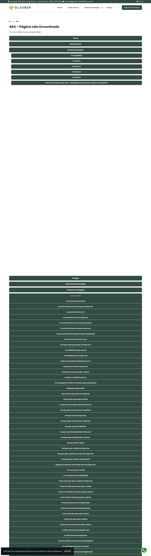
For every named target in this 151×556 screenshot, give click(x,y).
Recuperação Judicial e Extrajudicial (75, 459)
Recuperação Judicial (75, 443)
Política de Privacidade (75, 284)
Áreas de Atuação (92, 7)
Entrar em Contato (132, 7)
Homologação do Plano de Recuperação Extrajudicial (75, 383)
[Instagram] (140, 2)
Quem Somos (73, 7)
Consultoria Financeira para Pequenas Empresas (75, 334)
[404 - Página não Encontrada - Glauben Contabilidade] (20, 7)
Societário (76, 77)
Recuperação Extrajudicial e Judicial (75, 437)
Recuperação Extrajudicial (75, 426)
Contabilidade (76, 55)
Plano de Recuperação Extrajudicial (75, 394)
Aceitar (67, 551)
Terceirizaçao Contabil (75, 470)
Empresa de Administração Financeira (76, 361)
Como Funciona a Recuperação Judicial (75, 525)
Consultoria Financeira (75, 312)
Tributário (77, 61)
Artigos (109, 7)
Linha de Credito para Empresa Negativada (76, 552)
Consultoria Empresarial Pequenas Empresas (75, 307)
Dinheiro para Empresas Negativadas (75, 508)
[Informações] (118, 7)
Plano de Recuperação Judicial (75, 399)
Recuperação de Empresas (75, 416)
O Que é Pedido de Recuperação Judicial (75, 486)
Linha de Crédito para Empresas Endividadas (75, 541)
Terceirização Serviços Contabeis (75, 546)
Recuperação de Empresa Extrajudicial (75, 410)
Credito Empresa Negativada (75, 535)
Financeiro (76, 66)
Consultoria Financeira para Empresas (75, 328)
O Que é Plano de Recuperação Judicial (75, 497)
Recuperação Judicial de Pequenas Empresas (75, 454)
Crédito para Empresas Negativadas (75, 503)
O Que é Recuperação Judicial (75, 519)
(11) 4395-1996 (56, 2)
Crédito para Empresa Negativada (75, 530)
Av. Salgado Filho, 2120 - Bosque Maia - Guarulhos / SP (29, 2)
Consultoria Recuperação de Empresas (75, 345)
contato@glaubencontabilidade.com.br (78, 2)
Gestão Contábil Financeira (75, 377)
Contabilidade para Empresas (75, 356)
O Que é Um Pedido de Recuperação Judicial (75, 492)
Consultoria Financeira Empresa (75, 317)
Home (59, 7)
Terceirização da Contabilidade (75, 475)
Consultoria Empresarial (75, 301)
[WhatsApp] (142, 2)
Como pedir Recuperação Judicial (75, 514)
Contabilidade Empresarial (75, 350)
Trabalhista (76, 72)
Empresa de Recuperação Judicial (75, 372)
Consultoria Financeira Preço (75, 339)
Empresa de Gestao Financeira (75, 366)
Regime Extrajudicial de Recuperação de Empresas (75, 465)
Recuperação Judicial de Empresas (75, 448)
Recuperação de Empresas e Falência (75, 421)
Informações (75, 296)
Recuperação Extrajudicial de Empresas (75, 432)
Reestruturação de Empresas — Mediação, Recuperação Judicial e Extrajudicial (76, 83)
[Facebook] (137, 2)
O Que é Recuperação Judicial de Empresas (76, 481)
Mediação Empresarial (75, 388)
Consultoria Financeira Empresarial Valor (75, 323)
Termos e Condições (75, 290)
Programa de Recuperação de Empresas (75, 405)
